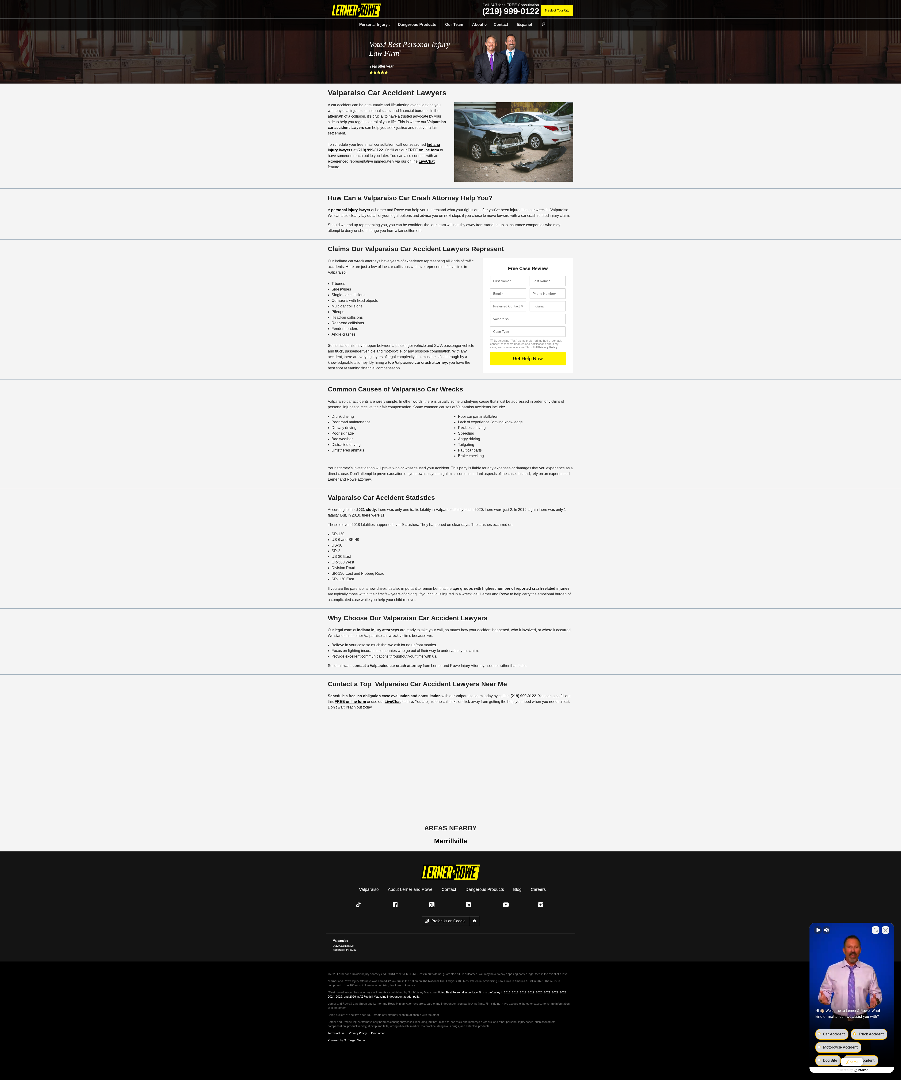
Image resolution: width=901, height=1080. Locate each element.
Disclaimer (378, 1033)
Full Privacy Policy (545, 347)
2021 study (366, 510)
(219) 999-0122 (510, 11)
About (477, 24)
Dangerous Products (417, 24)
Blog (517, 889)
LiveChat (427, 161)
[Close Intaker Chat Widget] (885, 930)
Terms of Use (336, 1033)
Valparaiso (369, 889)
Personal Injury (373, 24)
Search (541, 24)
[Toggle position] (875, 930)
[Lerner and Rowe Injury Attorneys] (357, 10)
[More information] (474, 921)
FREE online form (423, 150)
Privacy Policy (358, 1033)
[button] (359, 904)
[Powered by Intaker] (861, 1070)
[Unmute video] (818, 930)
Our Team (454, 24)
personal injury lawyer (350, 210)
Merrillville (450, 841)
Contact (501, 24)
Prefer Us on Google (448, 921)
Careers (538, 889)
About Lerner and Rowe (410, 889)
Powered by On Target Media (346, 1040)
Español (524, 24)
